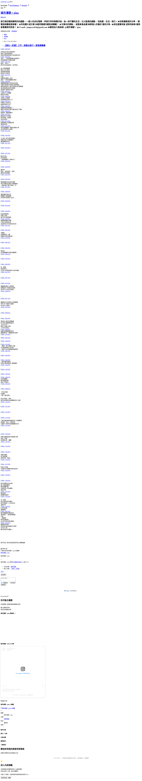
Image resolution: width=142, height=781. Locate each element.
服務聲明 (86, 758)
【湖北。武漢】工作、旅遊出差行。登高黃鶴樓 (24, 45)
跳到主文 (3, 17)
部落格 (6, 36)
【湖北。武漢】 (15, 568)
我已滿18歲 (4, 777)
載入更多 (3, 574)
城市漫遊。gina (10, 12)
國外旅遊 (13, 566)
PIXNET (59, 758)
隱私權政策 (80, 758)
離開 (9, 777)
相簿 (5, 34)
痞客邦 (16, 562)
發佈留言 (3, 584)
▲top (2, 571)
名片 (5, 38)
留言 (19, 562)
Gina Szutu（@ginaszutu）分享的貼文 (23, 695)
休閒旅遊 (14, 31)
